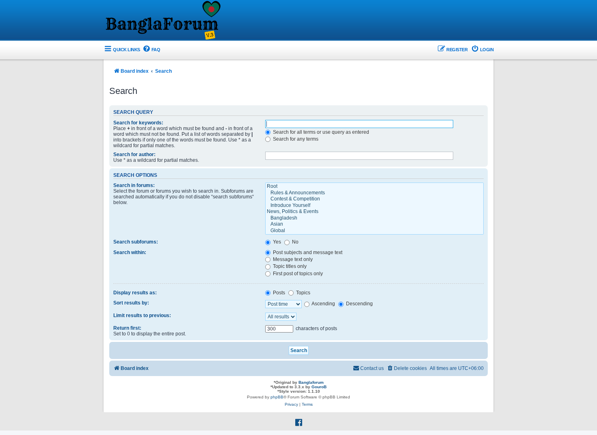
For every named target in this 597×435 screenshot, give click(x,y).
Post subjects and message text (307, 252)
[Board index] (162, 20)
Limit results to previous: (142, 315)
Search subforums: (135, 242)
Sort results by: (131, 303)
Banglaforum (311, 382)
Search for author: (134, 154)
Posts (278, 293)
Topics (302, 293)
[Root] (374, 186)
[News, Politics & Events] (374, 212)
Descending (359, 304)
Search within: (129, 252)
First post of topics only (297, 273)
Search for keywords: (138, 123)
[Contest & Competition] (374, 199)
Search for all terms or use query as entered (320, 132)
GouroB (319, 387)
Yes (276, 242)
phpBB (276, 397)
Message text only (292, 259)
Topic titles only (289, 266)
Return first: (127, 328)
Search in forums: (134, 185)
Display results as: (135, 293)
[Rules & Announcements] (374, 193)
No (294, 242)
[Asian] (374, 224)
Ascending (323, 304)
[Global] (374, 231)
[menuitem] (151, 50)
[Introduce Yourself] (374, 205)
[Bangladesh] (374, 218)
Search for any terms (295, 139)
